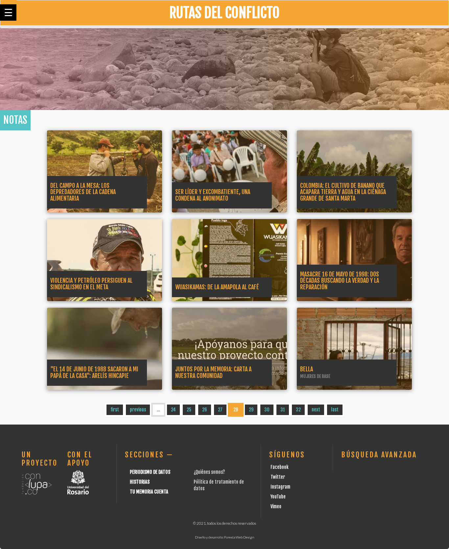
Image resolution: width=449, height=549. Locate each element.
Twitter (278, 477)
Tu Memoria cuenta (149, 491)
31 (282, 409)
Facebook (280, 467)
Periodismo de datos (150, 472)
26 (204, 409)
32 (298, 409)
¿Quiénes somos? (209, 472)
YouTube (278, 496)
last (335, 409)
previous (138, 409)
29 (251, 409)
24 (173, 409)
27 (220, 409)
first (114, 409)
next (316, 409)
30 (267, 409)
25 (189, 409)
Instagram (280, 487)
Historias (140, 482)
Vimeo (276, 506)
